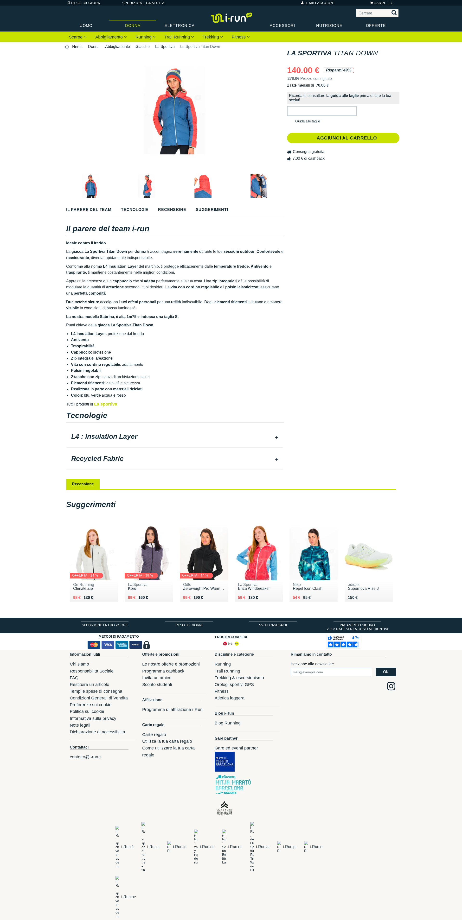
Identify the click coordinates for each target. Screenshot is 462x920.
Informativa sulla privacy (93, 718)
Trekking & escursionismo (239, 677)
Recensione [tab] (83, 484)
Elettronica (180, 26)
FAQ (74, 677)
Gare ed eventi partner (236, 748)
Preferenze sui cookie (90, 704)
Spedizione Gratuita (141, 3)
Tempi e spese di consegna (96, 691)
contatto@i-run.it (86, 757)
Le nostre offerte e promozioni (171, 664)
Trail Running (177, 37)
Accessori (282, 26)
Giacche (142, 46)
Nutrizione (329, 26)
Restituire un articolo (89, 684)
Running (144, 37)
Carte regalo (154, 734)
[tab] (174, 437)
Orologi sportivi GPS (234, 684)
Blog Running (228, 723)
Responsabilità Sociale (92, 671)
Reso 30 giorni (86, 3)
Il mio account (320, 3)
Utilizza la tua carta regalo (167, 741)
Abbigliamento (109, 37)
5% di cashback (273, 625)
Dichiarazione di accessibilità (97, 732)
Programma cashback (163, 671)
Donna (133, 26)
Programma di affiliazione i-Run (172, 709)
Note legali (80, 725)
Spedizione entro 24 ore (105, 625)
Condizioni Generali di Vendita (99, 698)
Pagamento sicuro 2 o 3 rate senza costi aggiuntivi (357, 627)
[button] (322, 111)
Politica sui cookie (87, 711)
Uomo (86, 26)
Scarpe (76, 37)
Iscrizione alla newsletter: (312, 664)
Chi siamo (79, 664)
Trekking (211, 37)
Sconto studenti (157, 684)
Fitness (239, 37)
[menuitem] (77, 37)
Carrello (384, 3)
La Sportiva (165, 46)
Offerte (376, 26)
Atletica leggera (229, 698)
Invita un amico (156, 677)
